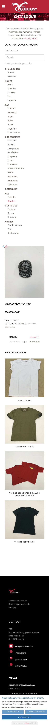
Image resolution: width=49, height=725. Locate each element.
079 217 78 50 (30, 38)
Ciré (9, 229)
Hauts (8, 81)
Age (7, 193)
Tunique (11, 209)
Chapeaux (12, 156)
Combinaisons (15, 225)
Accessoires (12, 137)
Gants (10, 172)
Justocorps (13, 233)
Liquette (12, 100)
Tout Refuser (13, 712)
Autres (9, 221)
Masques (12, 140)
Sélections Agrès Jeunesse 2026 (21, 685)
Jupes (11, 116)
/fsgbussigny (20, 653)
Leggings (12, 128)
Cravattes (12, 164)
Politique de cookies (25, 707)
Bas (7, 105)
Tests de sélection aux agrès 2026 (22, 693)
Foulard (11, 144)
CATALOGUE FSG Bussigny (21, 45)
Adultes (11, 201)
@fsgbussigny (21, 659)
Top (9, 96)
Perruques (13, 176)
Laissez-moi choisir (36, 712)
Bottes (11, 72)
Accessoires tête (16, 168)
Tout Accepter (24, 717)
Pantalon (12, 112)
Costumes (11, 205)
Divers (11, 160)
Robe (10, 120)
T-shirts (11, 92)
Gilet (10, 84)
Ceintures (12, 184)
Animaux (12, 217)
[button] (22, 246)
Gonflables (13, 152)
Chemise (12, 88)
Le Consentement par (24, 723)
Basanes (12, 76)
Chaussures (12, 69)
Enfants (11, 197)
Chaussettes (14, 132)
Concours (11, 189)
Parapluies (13, 180)
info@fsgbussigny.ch (24, 647)
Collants (12, 108)
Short (10, 124)
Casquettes (13, 148)
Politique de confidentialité (10, 707)
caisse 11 (34, 337)
